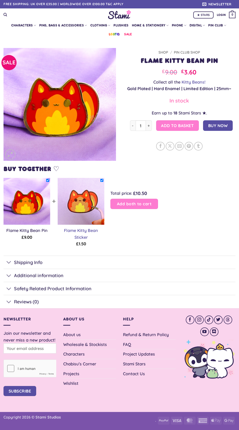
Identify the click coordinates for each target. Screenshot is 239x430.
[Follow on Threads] (228, 320)
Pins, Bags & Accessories (61, 25)
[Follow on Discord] (214, 331)
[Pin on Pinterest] (189, 146)
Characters (22, 25)
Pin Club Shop (187, 52)
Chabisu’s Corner (79, 363)
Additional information (38, 275)
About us (72, 334)
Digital (196, 25)
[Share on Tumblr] (198, 146)
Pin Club (215, 25)
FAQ (127, 344)
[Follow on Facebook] (190, 320)
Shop (163, 52)
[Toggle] (9, 262)
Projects (71, 373)
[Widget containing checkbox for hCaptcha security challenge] (30, 368)
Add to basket (177, 125)
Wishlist (70, 383)
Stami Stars (134, 363)
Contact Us (134, 373)
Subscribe (20, 391)
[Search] (5, 14)
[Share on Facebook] (160, 146)
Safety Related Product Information (52, 288)
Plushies (120, 25)
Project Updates (139, 353)
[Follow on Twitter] (218, 320)
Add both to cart (134, 203)
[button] (217, 4)
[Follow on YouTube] (204, 331)
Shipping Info (28, 262)
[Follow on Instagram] (199, 320)
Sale (128, 34)
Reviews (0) (26, 302)
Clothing (98, 25)
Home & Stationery (148, 25)
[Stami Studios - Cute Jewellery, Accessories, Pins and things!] (119, 14)
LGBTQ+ (115, 34)
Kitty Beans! (193, 82)
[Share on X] (170, 146)
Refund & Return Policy (146, 334)
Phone (177, 25)
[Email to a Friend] (179, 146)
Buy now (218, 125)
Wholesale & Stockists (85, 344)
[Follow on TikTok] (209, 320)
